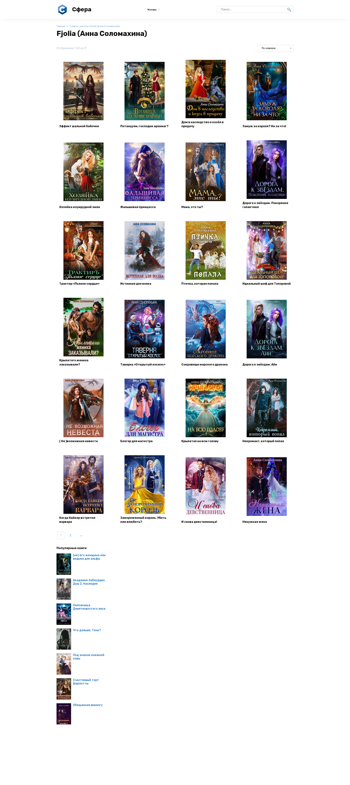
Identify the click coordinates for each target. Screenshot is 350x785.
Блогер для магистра (136, 441)
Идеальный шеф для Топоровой (266, 283)
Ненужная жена (254, 522)
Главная (61, 26)
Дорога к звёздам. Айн (259, 364)
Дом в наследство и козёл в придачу (202, 124)
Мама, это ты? (192, 207)
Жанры (152, 9)
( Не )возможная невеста (78, 441)
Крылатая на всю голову (200, 441)
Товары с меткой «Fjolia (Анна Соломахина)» (94, 26)
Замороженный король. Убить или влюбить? (143, 520)
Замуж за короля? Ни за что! (264, 126)
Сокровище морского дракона (204, 364)
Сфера (81, 9)
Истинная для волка (135, 283)
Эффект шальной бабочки (79, 126)
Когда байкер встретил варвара (77, 520)
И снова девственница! (199, 522)
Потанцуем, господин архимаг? (144, 126)
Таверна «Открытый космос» (143, 364)
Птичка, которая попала (199, 283)
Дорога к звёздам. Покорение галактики (265, 205)
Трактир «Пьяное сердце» (79, 283)
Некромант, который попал (263, 441)
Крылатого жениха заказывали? (73, 362)
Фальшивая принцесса (138, 207)
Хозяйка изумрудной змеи (79, 207)
